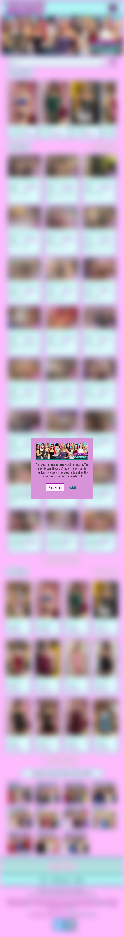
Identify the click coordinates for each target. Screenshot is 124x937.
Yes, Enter (55, 487)
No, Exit (72, 487)
